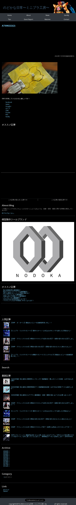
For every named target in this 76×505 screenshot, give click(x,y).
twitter (5, 491)
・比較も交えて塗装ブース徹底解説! (14, 296)
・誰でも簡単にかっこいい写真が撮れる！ (16, 293)
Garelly (66, 15)
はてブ (8, 108)
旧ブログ (6, 490)
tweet (7, 104)
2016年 (5, 466)
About (28, 15)
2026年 (5, 451)
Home (9, 15)
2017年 (5, 465)
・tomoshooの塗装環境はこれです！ (14, 299)
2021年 (5, 459)
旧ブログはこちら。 (8, 213)
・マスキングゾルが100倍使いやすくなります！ (18, 300)
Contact (66, 19)
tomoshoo (50, 504)
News (47, 15)
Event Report (28, 19)
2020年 (5, 460)
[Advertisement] (38, 42)
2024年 (5, 454)
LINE (7, 110)
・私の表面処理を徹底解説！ (11, 290)
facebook (9, 102)
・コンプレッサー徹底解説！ (11, 297)
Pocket (8, 113)
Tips (9, 19)
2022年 (5, 457)
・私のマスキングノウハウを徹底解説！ (15, 292)
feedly (8, 117)
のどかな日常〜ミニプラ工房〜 (26, 7)
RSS (7, 115)
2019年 (5, 462)
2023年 (5, 456)
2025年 (5, 453)
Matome (47, 19)
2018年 (5, 463)
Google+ (8, 106)
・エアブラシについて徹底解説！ (13, 295)
